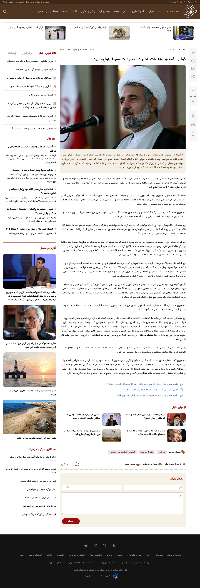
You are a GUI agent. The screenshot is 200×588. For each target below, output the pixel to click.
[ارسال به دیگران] (193, 68)
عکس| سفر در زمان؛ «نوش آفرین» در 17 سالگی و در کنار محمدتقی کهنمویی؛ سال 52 (142, 384)
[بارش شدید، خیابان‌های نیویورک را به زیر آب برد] (55, 33)
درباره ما (29, 2)
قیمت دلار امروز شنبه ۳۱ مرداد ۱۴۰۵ (40, 498)
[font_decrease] (193, 101)
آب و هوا (60, 563)
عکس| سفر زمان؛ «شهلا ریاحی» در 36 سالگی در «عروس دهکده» (150, 389)
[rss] (114, 546)
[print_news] (193, 61)
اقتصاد (74, 11)
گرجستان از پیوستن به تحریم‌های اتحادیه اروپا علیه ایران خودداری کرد (81, 432)
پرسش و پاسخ (90, 563)
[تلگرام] (86, 546)
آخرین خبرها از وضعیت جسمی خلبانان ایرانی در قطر (31, 149)
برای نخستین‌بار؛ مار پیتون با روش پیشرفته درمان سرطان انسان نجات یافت (32, 105)
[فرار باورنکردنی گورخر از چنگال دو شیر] (119, 33)
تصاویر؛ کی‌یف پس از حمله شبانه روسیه (38, 481)
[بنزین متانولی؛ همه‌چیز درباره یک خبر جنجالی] (183, 33)
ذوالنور (162, 452)
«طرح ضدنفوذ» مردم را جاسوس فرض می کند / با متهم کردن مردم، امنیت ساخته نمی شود (31, 345)
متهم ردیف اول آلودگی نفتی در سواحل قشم (36, 438)
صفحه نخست (173, 11)
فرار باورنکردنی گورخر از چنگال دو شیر (91, 27)
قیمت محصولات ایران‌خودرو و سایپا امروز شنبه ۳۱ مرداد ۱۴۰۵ (31, 471)
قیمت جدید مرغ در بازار (41, 95)
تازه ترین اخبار (47, 53)
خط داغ (51, 139)
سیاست (160, 11)
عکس (125, 11)
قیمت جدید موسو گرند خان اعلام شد (34, 69)
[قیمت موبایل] (193, 135)
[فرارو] (190, 11)
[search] (5, 12)
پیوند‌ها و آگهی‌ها (109, 563)
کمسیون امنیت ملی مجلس (122, 452)
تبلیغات (37, 2)
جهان (40, 11)
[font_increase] (193, 90)
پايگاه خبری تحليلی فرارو (94, 570)
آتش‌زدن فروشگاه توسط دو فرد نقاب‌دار (31, 86)
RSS (5, 2)
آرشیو (11, 2)
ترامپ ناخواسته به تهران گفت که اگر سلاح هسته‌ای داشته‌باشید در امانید (146, 432)
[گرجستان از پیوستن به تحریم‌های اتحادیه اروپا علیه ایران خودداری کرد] (111, 435)
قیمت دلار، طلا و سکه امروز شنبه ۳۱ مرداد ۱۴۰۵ (29, 229)
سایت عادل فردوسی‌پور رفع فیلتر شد (39, 506)
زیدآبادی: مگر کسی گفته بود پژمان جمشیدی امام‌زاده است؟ (32, 191)
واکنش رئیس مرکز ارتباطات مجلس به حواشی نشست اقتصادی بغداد (83, 416)
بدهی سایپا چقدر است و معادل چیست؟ (32, 129)
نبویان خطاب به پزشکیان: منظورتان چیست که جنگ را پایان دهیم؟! (145, 416)
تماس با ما (20, 2)
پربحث (12, 53)
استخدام (46, 2)
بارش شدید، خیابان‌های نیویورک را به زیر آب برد (26, 29)
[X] (105, 546)
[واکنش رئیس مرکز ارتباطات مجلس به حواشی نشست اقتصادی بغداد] (111, 419)
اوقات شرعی (74, 563)
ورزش (151, 11)
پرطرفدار (27, 53)
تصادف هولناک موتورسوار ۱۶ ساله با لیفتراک (28, 78)
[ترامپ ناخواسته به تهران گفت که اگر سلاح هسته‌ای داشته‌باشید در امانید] (176, 435)
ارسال (70, 521)
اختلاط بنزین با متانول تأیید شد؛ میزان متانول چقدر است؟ (33, 459)
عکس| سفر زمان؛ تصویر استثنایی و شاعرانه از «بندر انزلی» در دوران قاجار (147, 395)
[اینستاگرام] (95, 546)
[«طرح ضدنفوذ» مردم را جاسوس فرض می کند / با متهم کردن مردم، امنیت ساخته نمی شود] (29, 322)
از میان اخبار (179, 407)
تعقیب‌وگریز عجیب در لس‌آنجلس (41, 489)
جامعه (65, 11)
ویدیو (116, 11)
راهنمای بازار (105, 11)
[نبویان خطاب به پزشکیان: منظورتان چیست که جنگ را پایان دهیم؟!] (176, 419)
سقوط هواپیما (147, 452)
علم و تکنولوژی (138, 11)
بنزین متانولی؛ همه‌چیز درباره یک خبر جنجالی (155, 29)
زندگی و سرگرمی (88, 11)
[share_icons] (193, 76)
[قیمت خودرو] (193, 125)
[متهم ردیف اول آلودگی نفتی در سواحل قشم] (29, 417)
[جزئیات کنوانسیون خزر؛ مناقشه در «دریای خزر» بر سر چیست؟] (29, 369)
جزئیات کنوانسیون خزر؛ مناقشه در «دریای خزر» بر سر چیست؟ (32, 392)
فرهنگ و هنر (52, 11)
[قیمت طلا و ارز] (193, 116)
